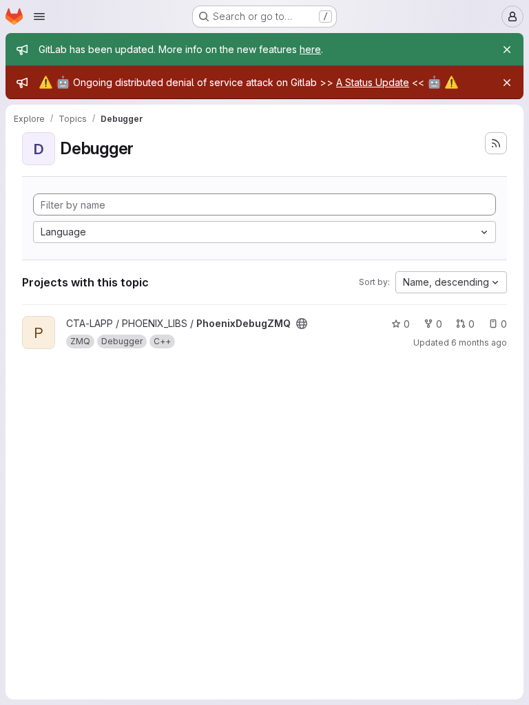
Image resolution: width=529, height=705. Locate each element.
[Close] (507, 49)
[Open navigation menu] (39, 17)
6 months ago (479, 342)
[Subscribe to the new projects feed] (496, 143)
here (310, 49)
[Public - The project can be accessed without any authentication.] (301, 323)
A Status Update (372, 82)
